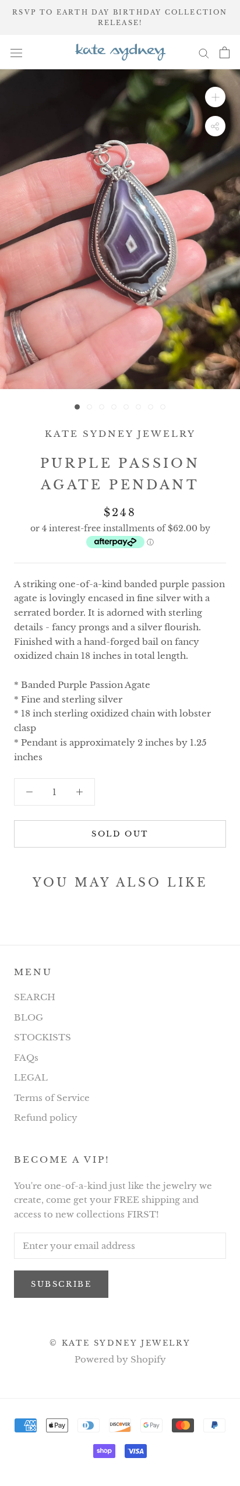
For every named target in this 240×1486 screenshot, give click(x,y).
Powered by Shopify (120, 1359)
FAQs (26, 1057)
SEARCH (34, 997)
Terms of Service (52, 1097)
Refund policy (45, 1117)
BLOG (28, 1017)
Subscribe (61, 1284)
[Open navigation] (16, 52)
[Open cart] (225, 52)
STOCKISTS (42, 1037)
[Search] (204, 52)
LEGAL (31, 1077)
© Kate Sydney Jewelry (120, 1343)
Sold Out (120, 834)
